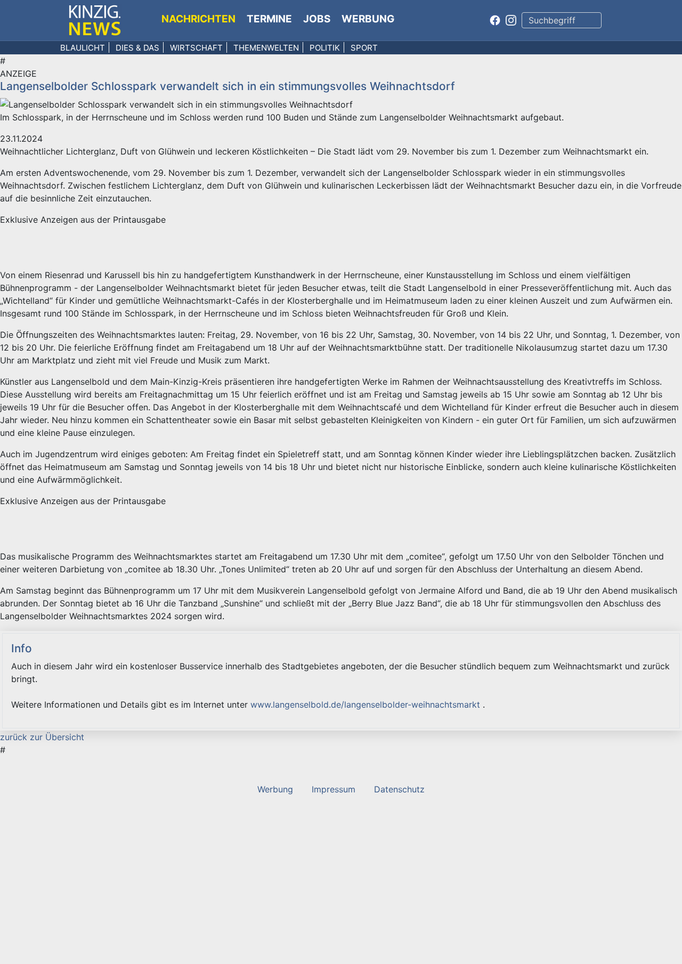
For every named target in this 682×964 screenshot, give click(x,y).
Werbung (368, 19)
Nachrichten (198, 19)
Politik (325, 48)
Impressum (333, 789)
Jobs (316, 19)
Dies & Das (137, 48)
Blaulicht (82, 48)
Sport (364, 48)
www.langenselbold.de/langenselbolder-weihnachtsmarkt (366, 704)
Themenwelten (266, 48)
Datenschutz (399, 789)
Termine (269, 19)
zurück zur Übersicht (42, 737)
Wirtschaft (196, 48)
